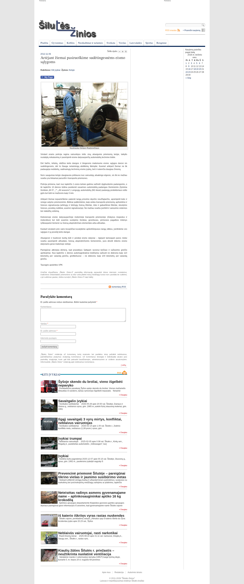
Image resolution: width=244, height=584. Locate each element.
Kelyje (72, 70)
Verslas (122, 42)
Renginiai (161, 42)
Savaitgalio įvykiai (72, 401)
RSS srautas (171, 30)
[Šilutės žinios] (68, 29)
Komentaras (46, 307)
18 (195, 69)
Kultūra (71, 42)
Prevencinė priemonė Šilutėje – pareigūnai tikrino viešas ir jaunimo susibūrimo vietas (92, 475)
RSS (119, 373)
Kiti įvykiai (55, 70)
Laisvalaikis (136, 42)
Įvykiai (63, 456)
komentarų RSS (119, 287)
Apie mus (106, 572)
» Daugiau (123, 395)
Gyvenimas (57, 42)
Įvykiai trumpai (70, 438)
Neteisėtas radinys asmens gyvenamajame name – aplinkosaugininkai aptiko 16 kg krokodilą (92, 496)
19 (197, 69)
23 (189, 72)
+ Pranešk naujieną (191, 30)
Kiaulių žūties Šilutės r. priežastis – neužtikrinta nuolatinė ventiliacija (86, 552)
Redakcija (119, 572)
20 (200, 69)
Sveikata (111, 42)
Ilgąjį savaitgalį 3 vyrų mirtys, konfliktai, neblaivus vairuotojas (90, 421)
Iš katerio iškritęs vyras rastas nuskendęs (91, 515)
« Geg (188, 78)
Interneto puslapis (49, 338)
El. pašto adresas (49, 331)
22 (187, 72)
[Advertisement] (184, 10)
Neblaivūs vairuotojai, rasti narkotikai (88, 533)
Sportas (149, 42)
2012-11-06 (46, 54)
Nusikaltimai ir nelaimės (90, 42)
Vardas (44, 324)
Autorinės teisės (135, 572)
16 (189, 69)
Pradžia (44, 42)
